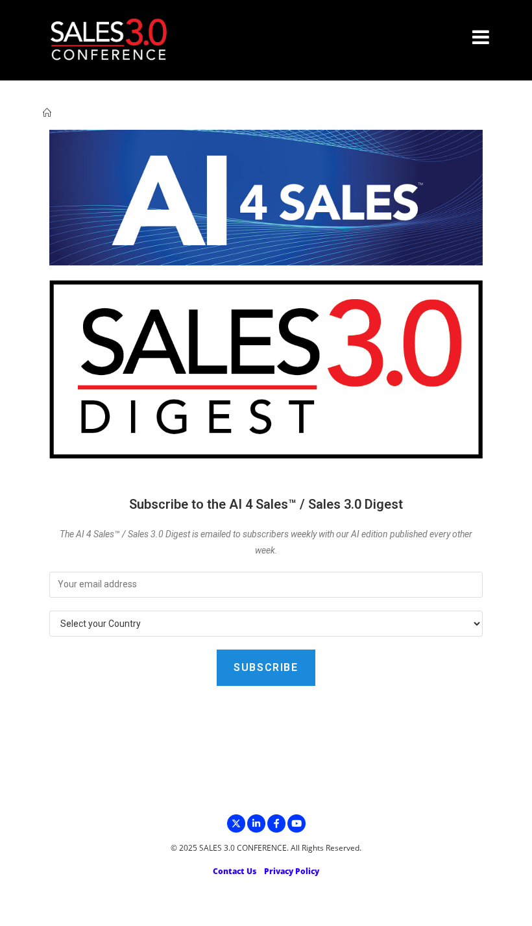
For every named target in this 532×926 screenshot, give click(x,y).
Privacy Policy (291, 871)
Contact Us (234, 871)
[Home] (47, 113)
